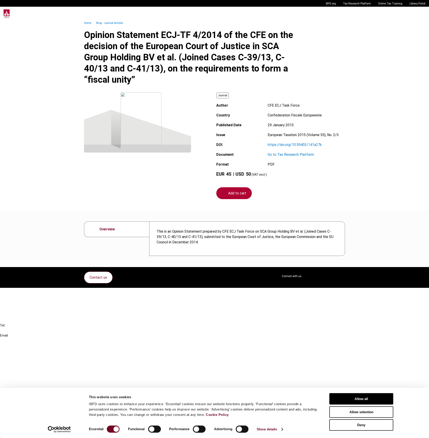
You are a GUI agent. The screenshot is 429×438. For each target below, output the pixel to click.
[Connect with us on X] (309, 276)
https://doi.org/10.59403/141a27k (295, 145)
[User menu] (420, 13)
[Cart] (412, 13)
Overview (107, 229)
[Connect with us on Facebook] (341, 276)
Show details (267, 429)
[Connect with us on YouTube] (330, 276)
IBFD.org (331, 3)
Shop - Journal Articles (109, 23)
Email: (4, 335)
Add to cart (237, 193)
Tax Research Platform (357, 3)
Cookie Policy (217, 415)
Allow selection (361, 412)
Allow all (361, 399)
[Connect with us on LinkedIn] (320, 276)
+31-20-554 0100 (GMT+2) (21, 330)
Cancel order (19, 294)
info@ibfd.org (10, 340)
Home (87, 23)
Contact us (98, 277)
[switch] (154, 429)
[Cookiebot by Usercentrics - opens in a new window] (59, 429)
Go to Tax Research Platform (291, 154)
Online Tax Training (390, 3)
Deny (361, 425)
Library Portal (417, 3)
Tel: (2, 325)
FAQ (12, 302)
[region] (247, 238)
